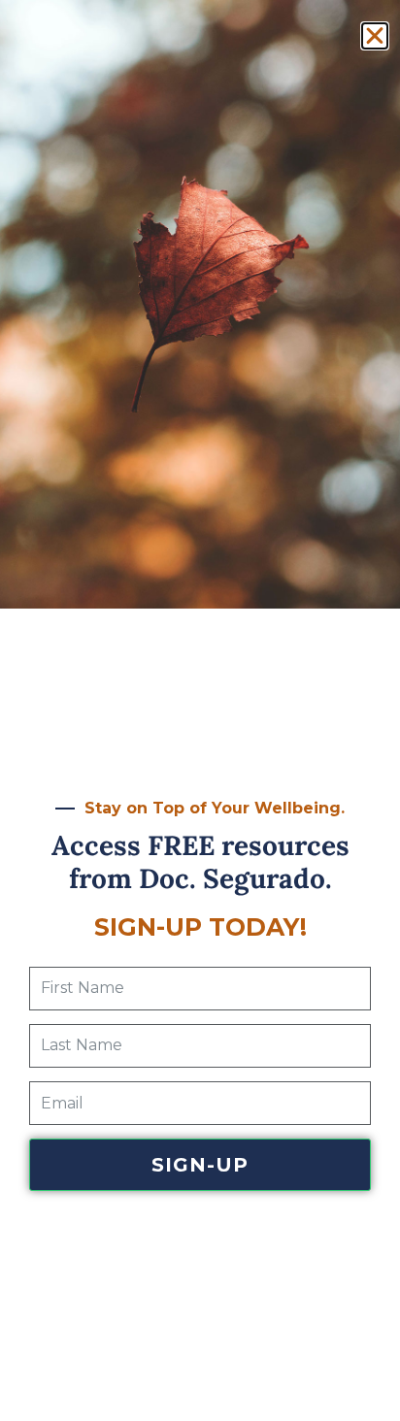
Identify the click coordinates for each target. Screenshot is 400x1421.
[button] (374, 36)
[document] (200, 710)
